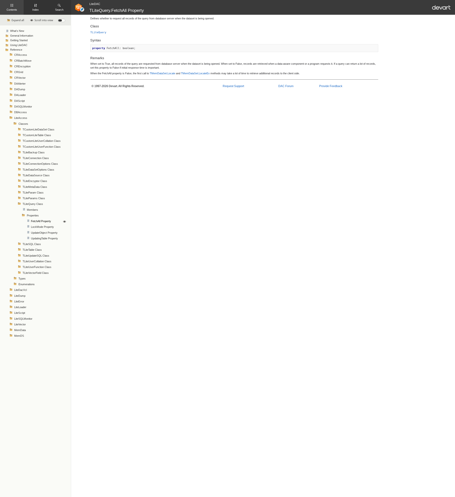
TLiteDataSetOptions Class (38, 169)
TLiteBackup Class (34, 152)
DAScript (19, 101)
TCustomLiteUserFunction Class (42, 146)
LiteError (19, 301)
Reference (16, 49)
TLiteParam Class (33, 192)
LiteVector (20, 324)
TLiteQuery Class (33, 204)
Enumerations (26, 284)
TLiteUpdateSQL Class (36, 255)
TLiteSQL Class (32, 244)
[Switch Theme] (61, 20)
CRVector (20, 77)
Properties (33, 215)
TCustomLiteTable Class (37, 135)
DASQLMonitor (23, 106)
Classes (23, 123)
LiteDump (19, 295)
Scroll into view (43, 20)
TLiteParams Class (34, 198)
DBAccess (20, 112)
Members (32, 209)
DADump (19, 89)
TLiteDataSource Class (36, 175)
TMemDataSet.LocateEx (195, 73)
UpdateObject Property (44, 232)
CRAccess (20, 54)
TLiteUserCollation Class (37, 261)
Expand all (18, 20)
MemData (20, 330)
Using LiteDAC (18, 45)
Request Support (233, 86)
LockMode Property (42, 226)
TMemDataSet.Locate (162, 73)
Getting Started (19, 40)
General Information (21, 35)
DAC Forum (285, 86)
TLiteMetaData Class (35, 187)
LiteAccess (20, 118)
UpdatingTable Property (44, 238)
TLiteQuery (98, 32)
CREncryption (22, 66)
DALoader (20, 95)
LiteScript (19, 312)
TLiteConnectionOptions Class (40, 163)
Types (22, 278)
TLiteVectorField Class (36, 273)
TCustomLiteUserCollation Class (42, 140)
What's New (17, 30)
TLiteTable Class (32, 249)
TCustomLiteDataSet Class (38, 129)
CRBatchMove (22, 60)
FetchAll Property (41, 221)
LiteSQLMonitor (23, 318)
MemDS (19, 335)
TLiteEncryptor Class (35, 181)
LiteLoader (20, 307)
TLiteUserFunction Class (37, 267)
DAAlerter (20, 83)
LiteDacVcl (20, 290)
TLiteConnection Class (36, 158)
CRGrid (18, 72)
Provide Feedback (330, 86)
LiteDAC (94, 4)
